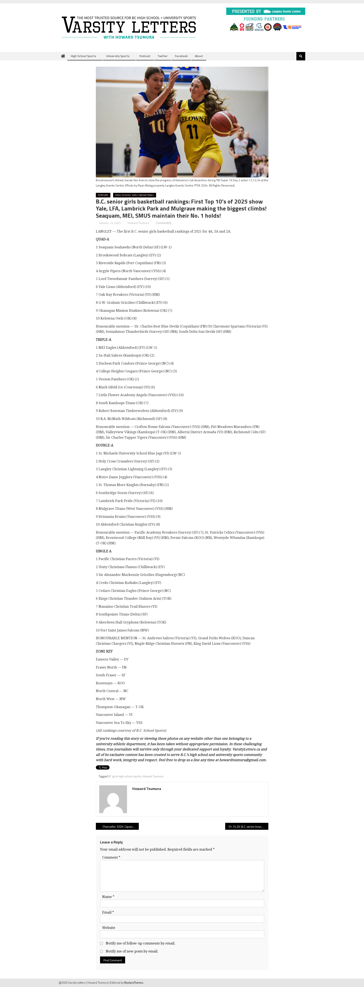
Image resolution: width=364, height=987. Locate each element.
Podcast (144, 56)
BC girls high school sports (124, 776)
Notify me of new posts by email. (132, 951)
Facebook (181, 56)
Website (108, 928)
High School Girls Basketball (134, 195)
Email (108, 912)
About (199, 56)
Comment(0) (163, 223)
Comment (111, 857)
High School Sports (83, 56)
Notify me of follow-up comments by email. (140, 943)
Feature (103, 195)
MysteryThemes (133, 982)
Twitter (163, 56)
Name (108, 897)
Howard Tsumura (138, 223)
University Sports (117, 56)
